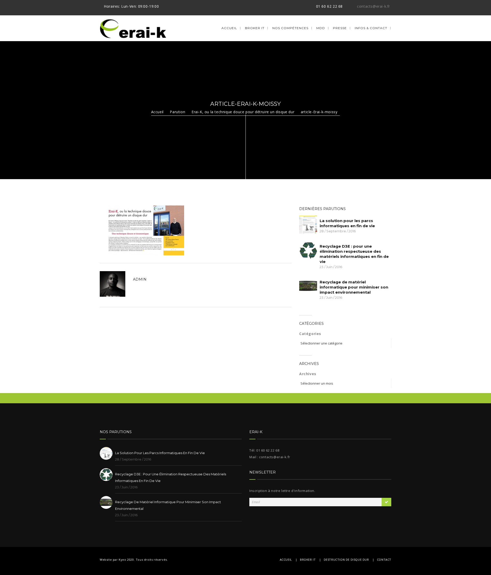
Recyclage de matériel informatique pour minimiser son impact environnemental (354, 287)
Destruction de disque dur (346, 559)
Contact (384, 559)
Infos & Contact (371, 28)
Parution (177, 111)
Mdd (320, 28)
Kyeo (122, 559)
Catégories (310, 333)
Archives (307, 373)
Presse (340, 28)
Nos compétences (290, 28)
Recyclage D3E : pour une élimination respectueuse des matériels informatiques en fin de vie (354, 254)
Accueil (229, 28)
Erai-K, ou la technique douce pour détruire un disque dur (243, 111)
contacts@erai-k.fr (373, 6)
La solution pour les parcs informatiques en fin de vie (347, 223)
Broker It (254, 28)
